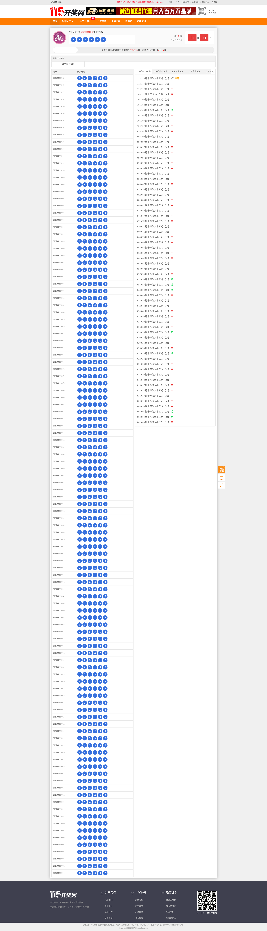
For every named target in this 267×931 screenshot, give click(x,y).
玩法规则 (139, 912)
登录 (171, 2)
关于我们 (109, 900)
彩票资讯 (141, 21)
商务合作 (109, 912)
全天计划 (84, 21)
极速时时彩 (171, 918)
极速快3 (169, 912)
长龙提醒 (101, 21)
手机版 (214, 2)
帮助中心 (205, 2)
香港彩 (128, 21)
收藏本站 (195, 2)
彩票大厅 (67, 21)
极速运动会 (171, 900)
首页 (55, 21)
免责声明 (109, 918)
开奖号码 (139, 900)
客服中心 (109, 906)
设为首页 (185, 2)
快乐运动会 (171, 906)
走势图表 (115, 21)
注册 (177, 2)
